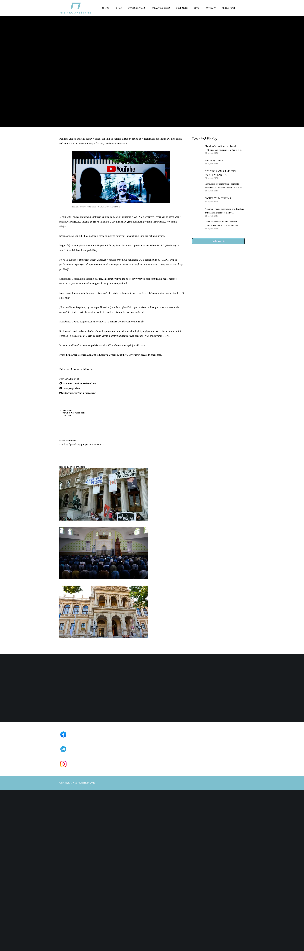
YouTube (67, 415)
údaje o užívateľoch (74, 413)
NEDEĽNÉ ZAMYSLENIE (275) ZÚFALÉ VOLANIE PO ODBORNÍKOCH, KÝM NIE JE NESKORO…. (220, 173)
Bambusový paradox (214, 160)
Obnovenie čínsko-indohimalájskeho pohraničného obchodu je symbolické (221, 223)
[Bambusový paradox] (197, 162)
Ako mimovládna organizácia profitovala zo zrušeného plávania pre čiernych (224, 211)
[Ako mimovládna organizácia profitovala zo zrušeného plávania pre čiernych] (197, 212)
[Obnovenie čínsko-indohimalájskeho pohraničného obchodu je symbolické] (197, 225)
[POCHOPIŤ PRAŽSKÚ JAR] (197, 199)
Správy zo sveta (68, 57)
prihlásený (75, 444)
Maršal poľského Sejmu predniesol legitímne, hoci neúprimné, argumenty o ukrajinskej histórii (223, 148)
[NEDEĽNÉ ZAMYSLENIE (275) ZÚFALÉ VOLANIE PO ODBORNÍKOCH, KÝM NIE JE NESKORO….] (197, 174)
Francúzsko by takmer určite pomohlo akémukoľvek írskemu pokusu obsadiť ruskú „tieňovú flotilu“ (225, 186)
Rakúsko (67, 411)
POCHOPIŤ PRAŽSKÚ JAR (218, 198)
